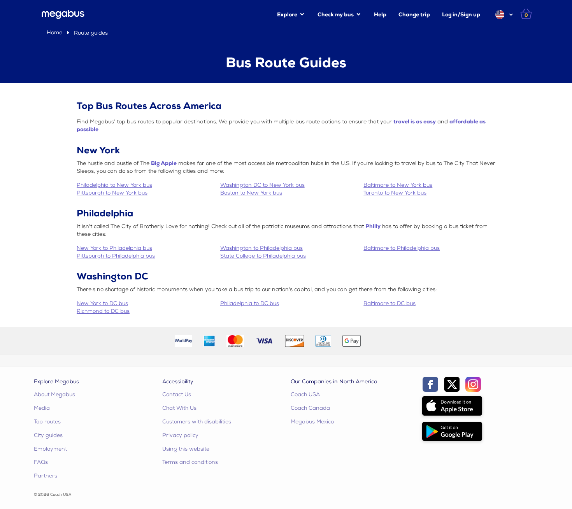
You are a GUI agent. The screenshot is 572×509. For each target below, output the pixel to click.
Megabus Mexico (312, 421)
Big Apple (164, 163)
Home (54, 32)
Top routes (47, 421)
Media (42, 408)
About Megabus (54, 394)
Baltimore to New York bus (397, 185)
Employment (50, 449)
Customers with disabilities (196, 421)
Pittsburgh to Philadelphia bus (116, 256)
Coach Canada (310, 408)
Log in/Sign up (461, 14)
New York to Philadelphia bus (114, 248)
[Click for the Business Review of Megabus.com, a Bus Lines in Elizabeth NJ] (384, 340)
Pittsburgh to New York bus (112, 193)
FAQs (41, 462)
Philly (373, 226)
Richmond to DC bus (103, 311)
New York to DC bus (102, 303)
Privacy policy (180, 435)
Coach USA (305, 394)
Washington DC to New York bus (262, 185)
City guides (48, 435)
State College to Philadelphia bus (263, 256)
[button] (504, 14)
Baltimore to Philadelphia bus (401, 248)
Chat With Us (179, 408)
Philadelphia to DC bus (249, 303)
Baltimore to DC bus (389, 303)
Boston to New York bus (251, 193)
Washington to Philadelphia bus (261, 248)
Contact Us (176, 394)
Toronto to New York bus (394, 193)
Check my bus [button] (336, 14)
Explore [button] (287, 14)
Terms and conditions (190, 462)
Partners (45, 475)
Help (380, 14)
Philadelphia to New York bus (114, 185)
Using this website (185, 449)
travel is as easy (414, 121)
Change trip (414, 14)
